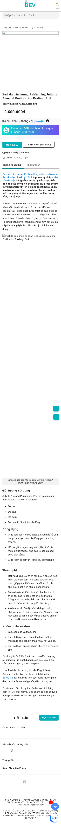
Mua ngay (12, 144)
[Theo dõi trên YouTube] (31, 751)
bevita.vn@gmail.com (34, 805)
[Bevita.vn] (30, 5)
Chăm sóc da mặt (21, 27)
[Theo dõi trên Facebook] (5, 751)
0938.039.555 (17, 802)
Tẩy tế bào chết (36, 27)
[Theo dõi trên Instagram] (19, 751)
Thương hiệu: (19, 103)
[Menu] (4, 5)
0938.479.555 (32, 802)
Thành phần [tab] (33, 164)
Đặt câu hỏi (49, 717)
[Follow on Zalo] (12, 751)
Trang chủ (6, 27)
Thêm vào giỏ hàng (38, 144)
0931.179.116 (47, 802)
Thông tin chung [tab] (11, 164)
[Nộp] (56, 15)
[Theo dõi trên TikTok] (25, 751)
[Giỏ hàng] (57, 5)
